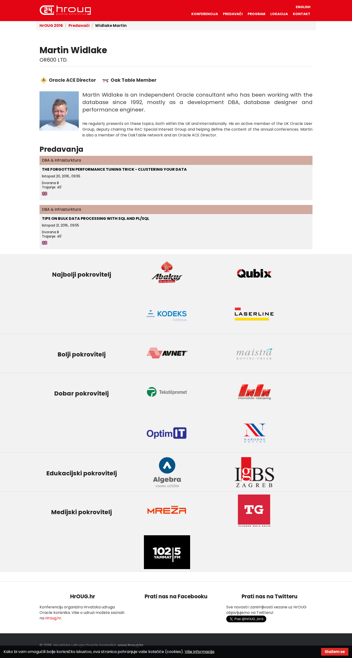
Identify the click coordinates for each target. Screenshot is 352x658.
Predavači (233, 14)
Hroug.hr (53, 618)
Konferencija (204, 14)
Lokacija (279, 14)
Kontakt (301, 14)
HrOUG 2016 (51, 25)
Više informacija (199, 651)
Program (256, 14)
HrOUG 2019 (65, 10)
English (303, 7)
